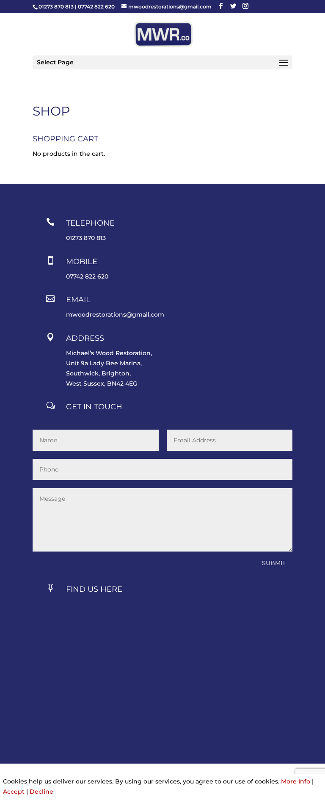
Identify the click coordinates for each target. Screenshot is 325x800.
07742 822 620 (96, 6)
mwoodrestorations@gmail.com (115, 314)
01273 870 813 (56, 6)
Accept (14, 791)
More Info (295, 781)
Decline (41, 791)
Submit (274, 563)
